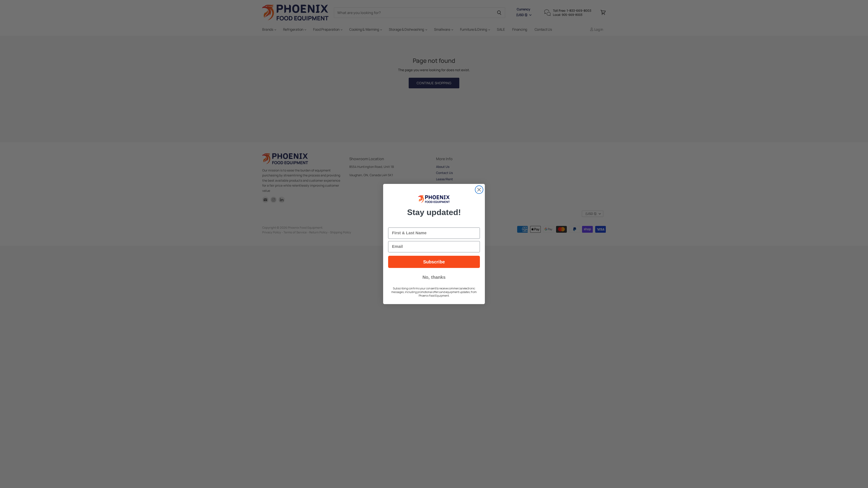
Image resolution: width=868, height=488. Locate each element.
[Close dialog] (479, 190)
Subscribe (434, 261)
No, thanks (434, 277)
